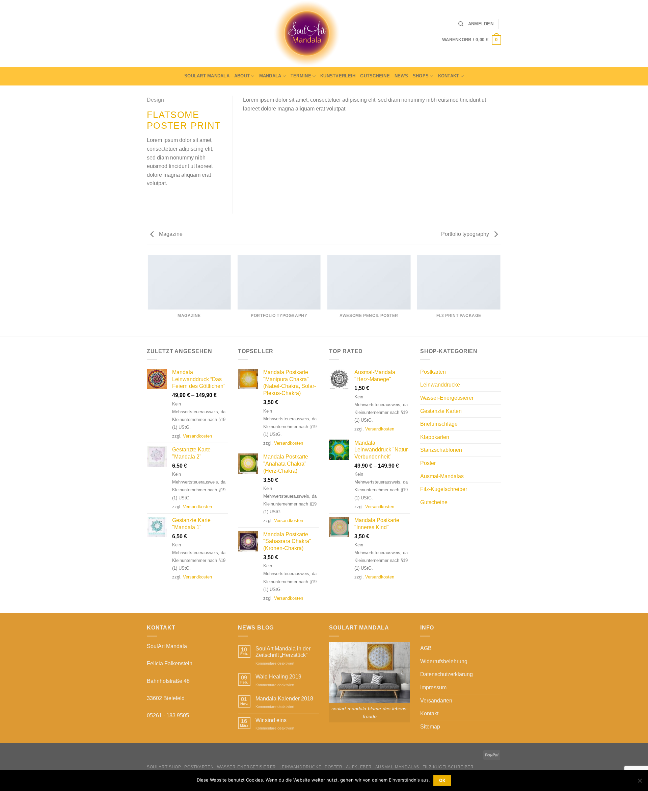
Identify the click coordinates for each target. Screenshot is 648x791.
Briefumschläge (439, 424)
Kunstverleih (337, 75)
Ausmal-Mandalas (442, 476)
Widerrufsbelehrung (443, 661)
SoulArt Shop (164, 767)
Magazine (170, 234)
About (242, 75)
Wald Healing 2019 (278, 676)
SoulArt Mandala (207, 75)
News (401, 75)
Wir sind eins (271, 720)
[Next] (500, 295)
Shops (421, 75)
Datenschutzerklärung (446, 674)
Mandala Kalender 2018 (284, 698)
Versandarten (436, 700)
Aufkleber (359, 767)
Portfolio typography (465, 234)
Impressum (433, 687)
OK (442, 780)
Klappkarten (434, 437)
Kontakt (448, 75)
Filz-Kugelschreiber (443, 489)
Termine (301, 75)
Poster (428, 463)
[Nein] (639, 782)
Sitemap (430, 727)
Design (155, 100)
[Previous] (148, 295)
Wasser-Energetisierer (447, 398)
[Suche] (460, 24)
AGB (426, 648)
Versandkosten (197, 436)
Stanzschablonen (441, 450)
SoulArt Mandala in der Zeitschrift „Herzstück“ (282, 652)
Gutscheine (375, 75)
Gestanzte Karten (441, 411)
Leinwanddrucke (440, 385)
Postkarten (433, 372)
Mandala (270, 75)
